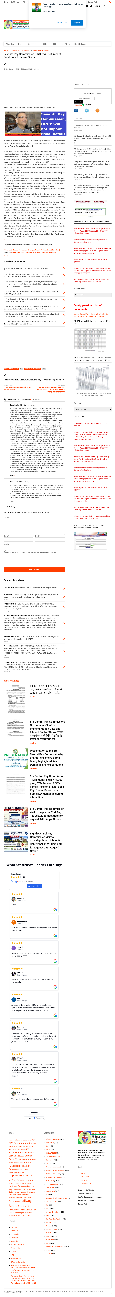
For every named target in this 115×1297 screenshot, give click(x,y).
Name (6, 536)
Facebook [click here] (33, 252)
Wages (48, 1250)
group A (21, 1172)
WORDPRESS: (26, 399)
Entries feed (85, 1177)
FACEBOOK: (37, 399)
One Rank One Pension (54, 1219)
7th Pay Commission (18, 1244)
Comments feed (86, 1180)
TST (5, 239)
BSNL (10, 1146)
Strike (16, 1215)
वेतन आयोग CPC (33, 44)
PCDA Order (24, 1189)
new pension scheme (53, 1212)
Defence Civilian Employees (55, 1170)
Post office (49, 1233)
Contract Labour (18, 1156)
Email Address (49, 12)
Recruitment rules (17, 1209)
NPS (12, 1255)
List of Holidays (80, 44)
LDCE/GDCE (16, 1183)
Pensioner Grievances (27, 1192)
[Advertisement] (34, 91)
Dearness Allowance (53, 1167)
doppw (11, 1166)
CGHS (45, 44)
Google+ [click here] (49, 252)
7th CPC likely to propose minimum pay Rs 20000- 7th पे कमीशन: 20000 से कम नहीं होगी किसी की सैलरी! (51, 390)
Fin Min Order (50, 1188)
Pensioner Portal (15, 1195)
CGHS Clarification (18, 1149)
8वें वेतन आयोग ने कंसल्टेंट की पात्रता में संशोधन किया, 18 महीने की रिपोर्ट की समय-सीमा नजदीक (46, 689)
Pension (48, 1226)
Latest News (79, 118)
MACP (48, 1208)
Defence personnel (52, 1174)
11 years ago (31, 405)
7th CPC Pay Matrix (25, 1140)
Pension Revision (52, 1229)
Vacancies (14, 1241)
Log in (83, 1173)
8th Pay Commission (53, 1139)
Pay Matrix (49, 1222)
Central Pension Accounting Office (23, 1146)
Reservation (50, 1240)
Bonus (48, 1149)
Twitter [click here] (17, 252)
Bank (47, 1146)
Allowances (50, 1142)
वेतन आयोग (49, 1254)
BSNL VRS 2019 (51, 1153)
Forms (19, 1169)
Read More (33, 697)
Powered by (78, 105)
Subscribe (78, 102)
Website (6, 544)
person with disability (24, 1197)
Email (37, 536)
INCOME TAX (50, 1191)
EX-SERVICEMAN (52, 1184)
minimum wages (25, 1183)
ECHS (15, 1166)
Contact (14, 1251)
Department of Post (23, 1162)
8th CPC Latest (11, 680)
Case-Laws (49, 1160)
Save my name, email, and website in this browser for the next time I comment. (31, 553)
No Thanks (62, 23)
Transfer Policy (25, 1215)
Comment (7, 517)
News (20, 44)
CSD (54, 44)
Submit (77, 23)
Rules (48, 1243)
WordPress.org (86, 1184)
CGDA (10, 1149)
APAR (34, 1143)
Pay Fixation (14, 1189)
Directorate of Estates (53, 1177)
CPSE (27, 1159)
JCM (47, 1195)
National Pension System (21, 1186)
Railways (49, 1236)
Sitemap (14, 1227)
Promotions (14, 1201)
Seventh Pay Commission (54, 1247)
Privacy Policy (16, 1248)
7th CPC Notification (14, 1140)
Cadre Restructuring (53, 1156)
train (19, 1215)
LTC (47, 1205)
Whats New (10, 44)
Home (80, 1190)
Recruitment (23, 1206)
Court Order (21, 1159)
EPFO (20, 1166)
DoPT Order (66, 44)
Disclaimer (14, 1238)
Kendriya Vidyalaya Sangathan (56, 1198)
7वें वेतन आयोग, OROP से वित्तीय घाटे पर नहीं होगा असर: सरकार (17, 389)
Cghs (47, 1163)
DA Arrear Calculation (18, 1262)
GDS (22, 1169)
